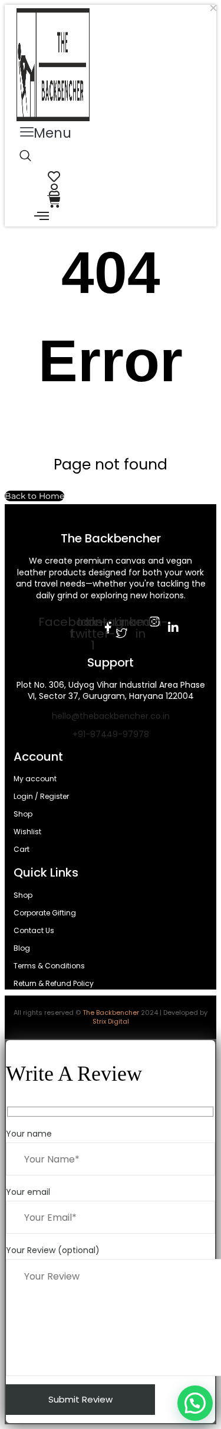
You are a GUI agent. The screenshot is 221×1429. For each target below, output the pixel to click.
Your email (28, 1192)
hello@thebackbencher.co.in (111, 716)
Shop (23, 814)
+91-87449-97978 (110, 734)
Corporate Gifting (45, 913)
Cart (21, 849)
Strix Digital (111, 1021)
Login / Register (41, 796)
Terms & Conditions (49, 966)
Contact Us (34, 930)
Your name (29, 1134)
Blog (22, 948)
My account (35, 779)
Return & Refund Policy (54, 983)
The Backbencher (111, 1012)
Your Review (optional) (53, 1250)
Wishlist (27, 832)
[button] (46, 133)
